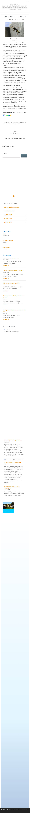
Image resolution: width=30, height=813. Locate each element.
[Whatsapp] (7, 115)
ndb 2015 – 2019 (8, 218)
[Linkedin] (9, 115)
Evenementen (7, 255)
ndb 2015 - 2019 (16, 124)
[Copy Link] (10, 115)
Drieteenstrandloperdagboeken (12, 207)
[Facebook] (3, 115)
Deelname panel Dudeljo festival (11, 258)
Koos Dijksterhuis (19, 19)
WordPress (18, 809)
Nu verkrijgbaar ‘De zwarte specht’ (12, 462)
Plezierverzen (7, 231)
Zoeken (5, 153)
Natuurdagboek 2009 (9, 211)
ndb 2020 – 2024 (8, 222)
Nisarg (27, 809)
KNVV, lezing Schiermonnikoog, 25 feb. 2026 (14, 270)
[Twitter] (5, 115)
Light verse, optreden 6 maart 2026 (11, 283)
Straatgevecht (6, 247)
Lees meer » (6, 265)
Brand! (4, 234)
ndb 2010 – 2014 (8, 214)
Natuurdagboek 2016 (9, 122)
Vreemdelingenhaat (8, 240)
